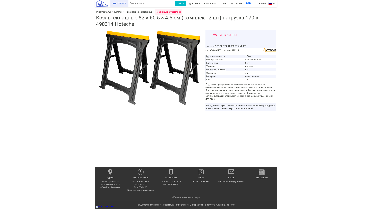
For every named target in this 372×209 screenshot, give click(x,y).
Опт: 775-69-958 (170, 184)
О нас (224, 3)
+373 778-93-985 (201, 179)
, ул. (110, 182)
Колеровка (210, 3)
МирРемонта (103, 4)
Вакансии (236, 3)
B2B (248, 3)
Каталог (121, 3)
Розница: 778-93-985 (171, 181)
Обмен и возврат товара (186, 197)
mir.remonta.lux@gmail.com (231, 179)
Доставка (194, 3)
